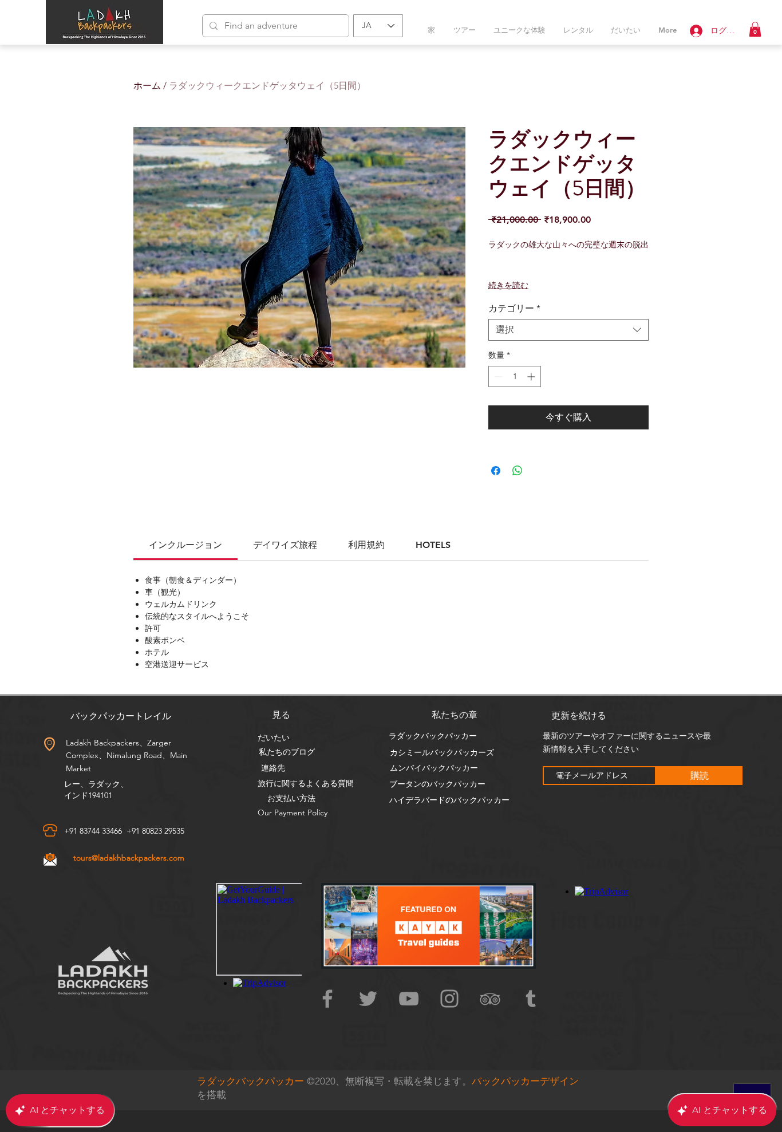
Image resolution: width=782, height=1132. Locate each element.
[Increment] (532, 376)
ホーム (147, 85)
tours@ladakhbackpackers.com (128, 858)
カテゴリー (514, 308)
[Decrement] (497, 376)
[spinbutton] (514, 376)
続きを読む (508, 285)
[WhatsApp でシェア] (517, 471)
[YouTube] (409, 999)
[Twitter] (368, 999)
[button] (755, 29)
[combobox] (568, 330)
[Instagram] (449, 999)
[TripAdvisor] (490, 999)
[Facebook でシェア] (496, 471)
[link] (185, 544)
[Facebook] (327, 999)
